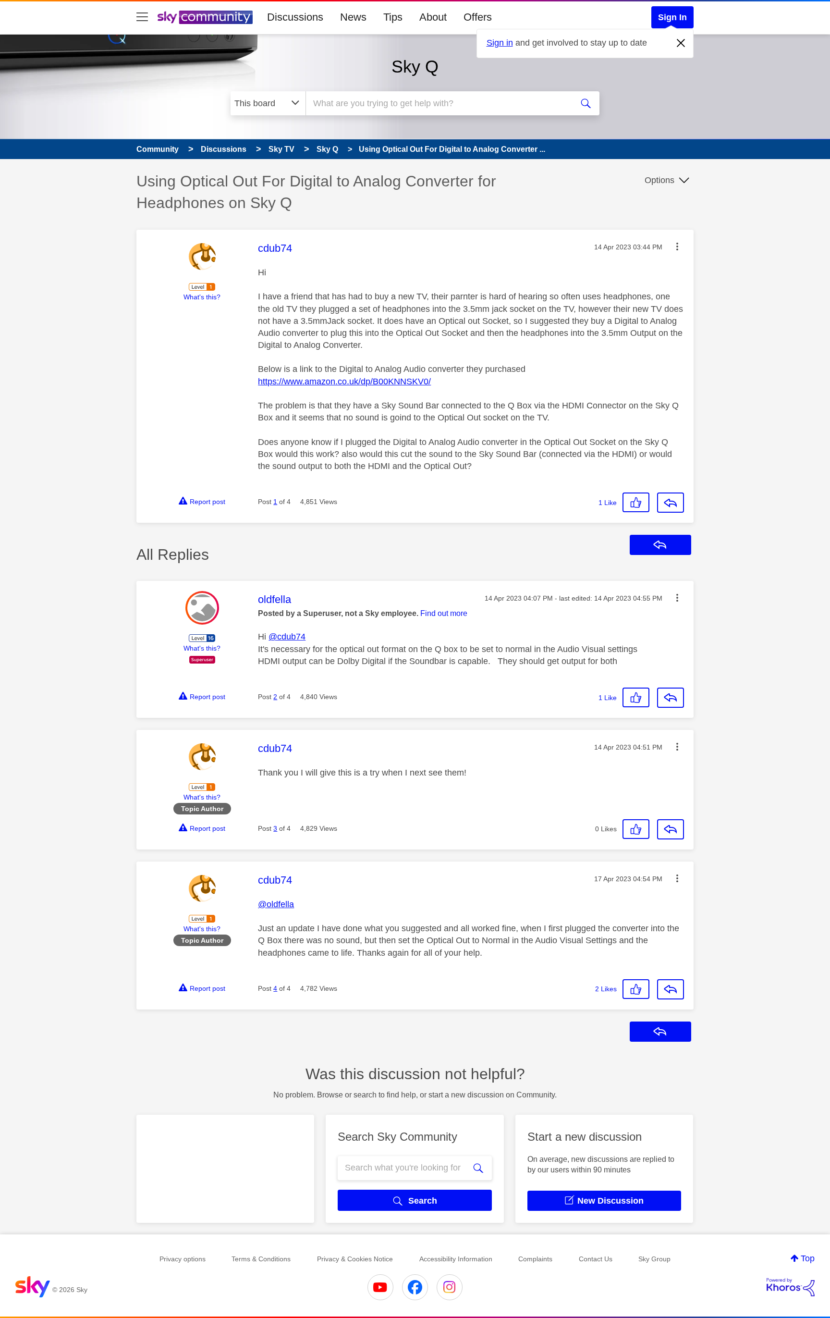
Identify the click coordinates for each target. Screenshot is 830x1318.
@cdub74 (287, 636)
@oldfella (276, 904)
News (353, 17)
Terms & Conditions (261, 1259)
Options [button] (659, 180)
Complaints (535, 1259)
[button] (677, 246)
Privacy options (182, 1259)
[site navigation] (142, 17)
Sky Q (415, 66)
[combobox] (438, 103)
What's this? (201, 297)
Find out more (443, 613)
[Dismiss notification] (681, 43)
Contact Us (595, 1259)
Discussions (295, 17)
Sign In (672, 17)
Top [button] (808, 1258)
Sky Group (654, 1259)
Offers (478, 17)
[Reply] (670, 503)
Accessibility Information (455, 1259)
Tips (393, 17)
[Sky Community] (205, 17)
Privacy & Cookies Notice (355, 1259)
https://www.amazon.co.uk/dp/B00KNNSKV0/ (344, 381)
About (433, 17)
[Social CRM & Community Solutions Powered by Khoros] (791, 1287)
